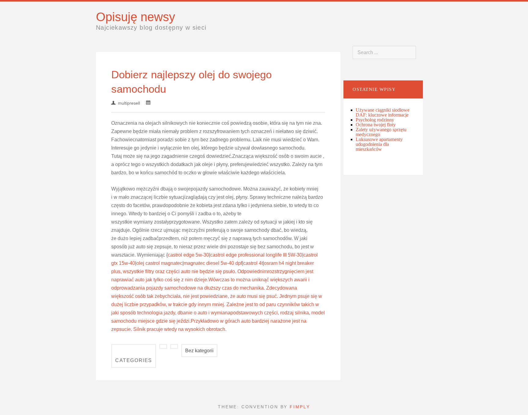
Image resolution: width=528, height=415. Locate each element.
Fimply (300, 406)
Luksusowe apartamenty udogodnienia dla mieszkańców (379, 144)
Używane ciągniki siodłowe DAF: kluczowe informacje (382, 112)
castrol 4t (253, 263)
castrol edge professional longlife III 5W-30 (256, 255)
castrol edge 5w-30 (188, 255)
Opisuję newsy (135, 17)
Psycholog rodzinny (375, 119)
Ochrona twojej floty (376, 124)
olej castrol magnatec (159, 263)
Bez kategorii (199, 350)
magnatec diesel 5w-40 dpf (213, 263)
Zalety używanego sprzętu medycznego (381, 132)
